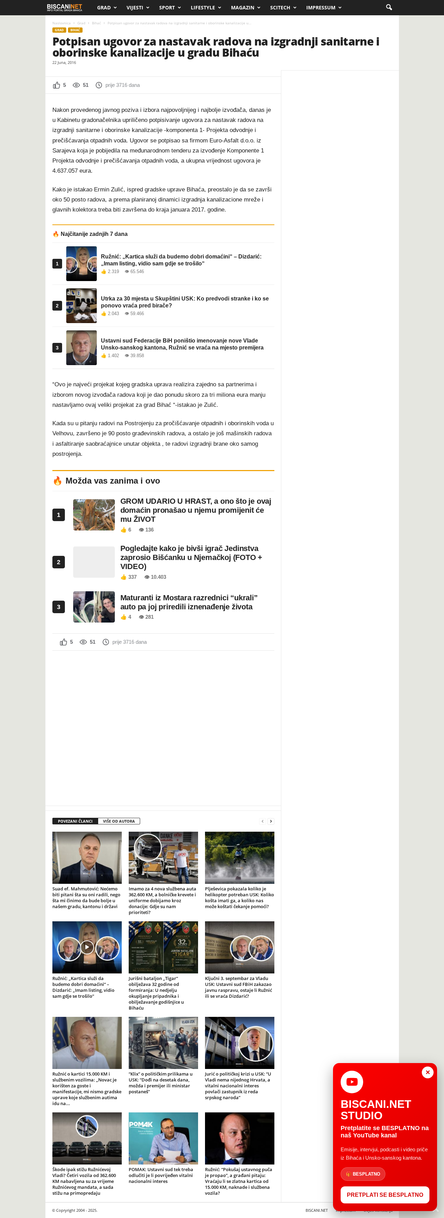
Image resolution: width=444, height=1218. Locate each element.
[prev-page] (262, 821)
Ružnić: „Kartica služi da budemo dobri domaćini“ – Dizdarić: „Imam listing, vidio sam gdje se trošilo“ (83, 987)
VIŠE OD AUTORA (119, 821)
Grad (104, 7)
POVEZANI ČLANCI (75, 821)
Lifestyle (203, 7)
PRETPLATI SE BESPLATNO (385, 1195)
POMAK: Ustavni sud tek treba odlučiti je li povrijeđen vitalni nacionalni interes (161, 1175)
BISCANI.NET (317, 1210)
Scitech (280, 7)
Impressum (320, 7)
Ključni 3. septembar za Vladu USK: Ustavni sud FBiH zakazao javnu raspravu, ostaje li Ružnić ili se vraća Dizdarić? (238, 987)
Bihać (96, 22)
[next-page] (270, 821)
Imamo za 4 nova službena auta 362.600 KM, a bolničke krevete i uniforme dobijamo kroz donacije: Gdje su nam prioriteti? (162, 900)
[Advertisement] (163, 727)
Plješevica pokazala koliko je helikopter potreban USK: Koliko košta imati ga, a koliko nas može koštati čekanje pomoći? (239, 898)
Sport (167, 7)
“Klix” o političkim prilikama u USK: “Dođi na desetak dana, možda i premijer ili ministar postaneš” (161, 1083)
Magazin (242, 7)
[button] (388, 7)
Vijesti (135, 7)
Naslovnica (61, 22)
